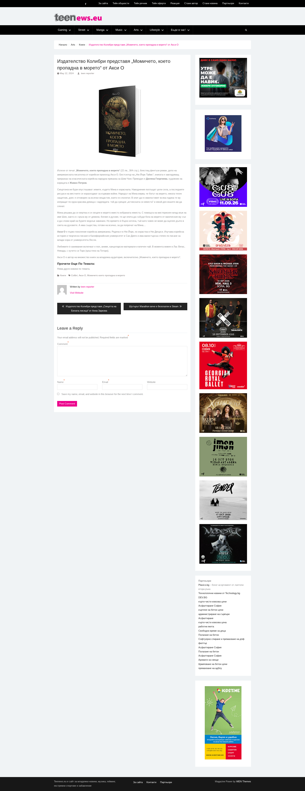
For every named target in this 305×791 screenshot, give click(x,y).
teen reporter (87, 73)
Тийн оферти (159, 3)
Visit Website (76, 292)
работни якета (206, 626)
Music (119, 29)
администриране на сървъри (214, 614)
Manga (100, 29)
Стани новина (210, 3)
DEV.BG (202, 597)
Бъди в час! (178, 29)
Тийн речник (140, 3)
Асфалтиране (205, 618)
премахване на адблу (210, 668)
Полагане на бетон (208, 634)
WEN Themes (243, 781)
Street (81, 29)
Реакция (175, 3)
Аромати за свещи (208, 659)
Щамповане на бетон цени (212, 664)
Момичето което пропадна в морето (106, 275)
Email (105, 382)
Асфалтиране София (209, 605)
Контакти (244, 3)
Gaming (62, 29)
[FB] (85, 4)
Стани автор (191, 3)
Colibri (74, 275)
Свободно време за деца (212, 630)
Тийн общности (121, 3)
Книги (63, 275)
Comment (62, 344)
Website (151, 382)
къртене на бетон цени (210, 609)
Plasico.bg (203, 585)
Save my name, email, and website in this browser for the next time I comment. (102, 394)
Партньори (228, 3)
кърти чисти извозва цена (212, 622)
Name (60, 382)
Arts (136, 29)
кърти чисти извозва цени (212, 601)
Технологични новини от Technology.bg (219, 593)
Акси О (82, 275)
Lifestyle (155, 29)
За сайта (103, 3)
